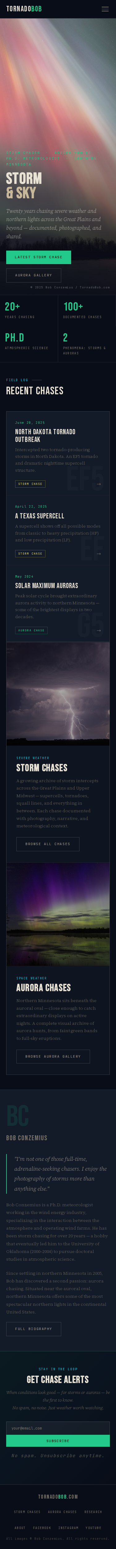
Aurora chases (62, 1512)
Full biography (33, 1329)
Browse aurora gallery (53, 1056)
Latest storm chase (38, 257)
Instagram (68, 1528)
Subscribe (58, 1441)
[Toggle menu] (105, 9)
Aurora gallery (33, 275)
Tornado (24, 9)
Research (93, 1512)
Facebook (42, 1528)
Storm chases (27, 1512)
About (20, 1528)
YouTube (93, 1528)
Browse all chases (48, 844)
